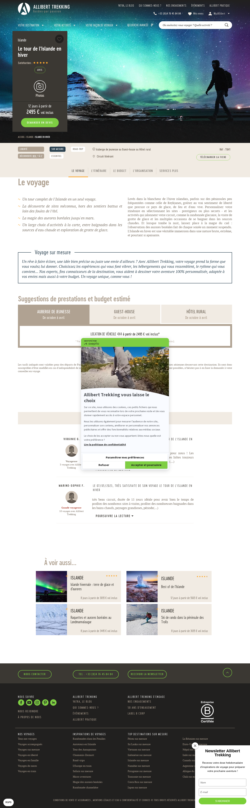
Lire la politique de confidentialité (105, 444)
